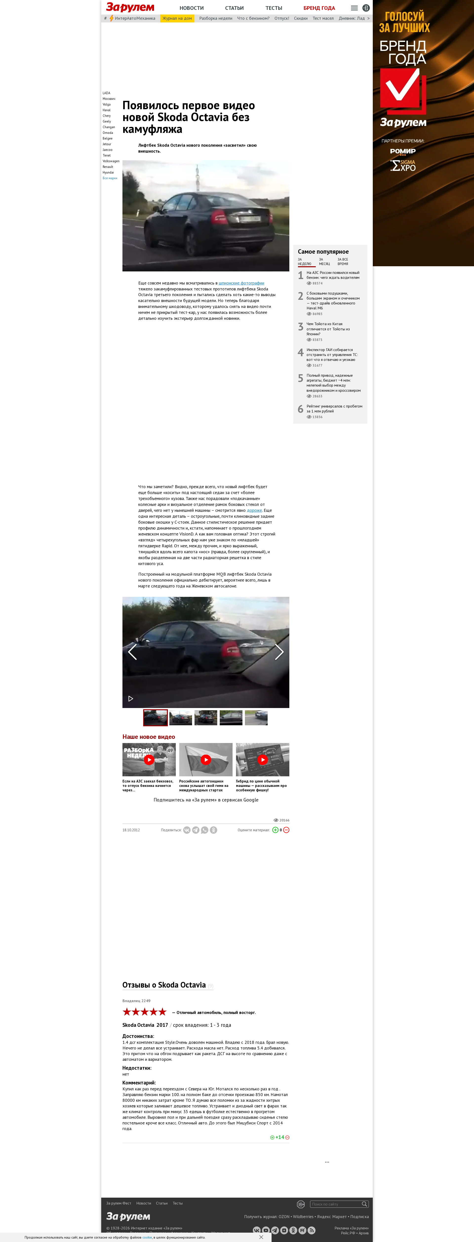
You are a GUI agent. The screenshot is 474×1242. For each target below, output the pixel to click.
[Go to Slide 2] (180, 717)
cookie (147, 1237)
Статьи (234, 7)
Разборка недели (215, 18)
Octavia (145, 1025)
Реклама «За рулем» (352, 1227)
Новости (192, 7)
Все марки (110, 178)
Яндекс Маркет (332, 1216)
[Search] (364, 1204)
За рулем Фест (118, 1203)
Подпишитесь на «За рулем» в (206, 800)
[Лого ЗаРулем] (130, 7)
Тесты (273, 7)
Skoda (129, 1025)
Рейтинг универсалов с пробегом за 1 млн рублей (334, 408)
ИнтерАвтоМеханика (135, 18)
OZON (284, 1216)
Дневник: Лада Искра (359, 18)
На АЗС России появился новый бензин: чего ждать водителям (333, 275)
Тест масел (323, 18)
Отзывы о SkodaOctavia (168, 984)
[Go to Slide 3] (206, 717)
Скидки (301, 18)
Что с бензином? (253, 18)
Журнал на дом (177, 18)
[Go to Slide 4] (231, 717)
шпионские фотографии (241, 283)
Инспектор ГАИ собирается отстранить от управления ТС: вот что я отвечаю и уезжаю (332, 354)
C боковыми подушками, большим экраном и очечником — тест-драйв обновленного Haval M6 (333, 300)
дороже (254, 510)
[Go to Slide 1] (155, 717)
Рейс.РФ (348, 1232)
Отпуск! (282, 18)
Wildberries (303, 1216)
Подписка (359, 1216)
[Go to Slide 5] (256, 717)
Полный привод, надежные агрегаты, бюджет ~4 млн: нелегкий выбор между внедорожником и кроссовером (334, 383)
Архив (364, 1232)
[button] (261, 1237)
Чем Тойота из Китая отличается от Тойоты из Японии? (328, 328)
